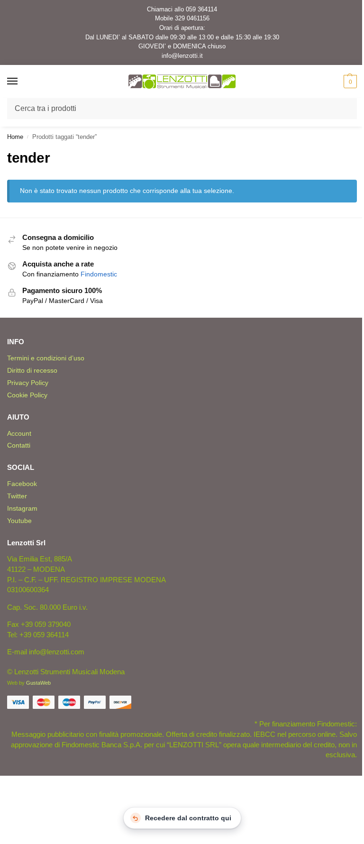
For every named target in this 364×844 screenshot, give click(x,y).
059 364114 (201, 9)
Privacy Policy (27, 382)
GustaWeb (38, 683)
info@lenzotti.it (182, 55)
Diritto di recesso (32, 370)
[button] (349, 81)
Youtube (19, 520)
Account (19, 433)
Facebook (22, 483)
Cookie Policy (27, 395)
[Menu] (21, 81)
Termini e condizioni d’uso (45, 358)
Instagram (22, 508)
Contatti (18, 445)
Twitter (17, 496)
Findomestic (99, 274)
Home (15, 136)
